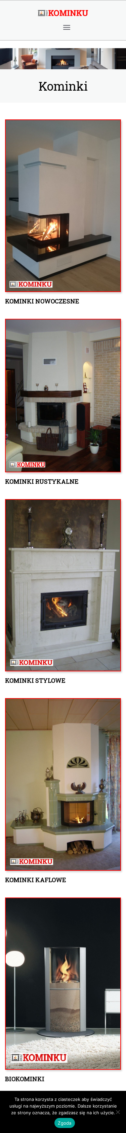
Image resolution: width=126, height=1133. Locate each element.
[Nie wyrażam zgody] (117, 1112)
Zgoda (64, 1123)
